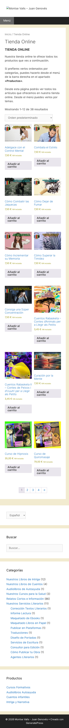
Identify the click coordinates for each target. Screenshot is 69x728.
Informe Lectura (21, 613)
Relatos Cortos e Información (25, 598)
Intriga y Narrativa (17, 702)
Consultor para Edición (25, 647)
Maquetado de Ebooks (25, 618)
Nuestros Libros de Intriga (23, 579)
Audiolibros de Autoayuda (23, 589)
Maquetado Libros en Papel (28, 623)
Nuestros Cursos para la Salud (26, 593)
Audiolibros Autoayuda (21, 692)
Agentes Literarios (22, 657)
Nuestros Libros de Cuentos (24, 584)
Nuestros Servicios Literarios (24, 603)
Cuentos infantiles (18, 697)
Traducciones (19, 632)
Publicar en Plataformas (26, 628)
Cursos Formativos (18, 687)
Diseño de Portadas (23, 637)
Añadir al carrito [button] (14, 165)
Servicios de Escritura (24, 642)
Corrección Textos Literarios (29, 608)
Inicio (8, 34)
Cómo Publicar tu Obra (25, 652)
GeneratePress (34, 722)
